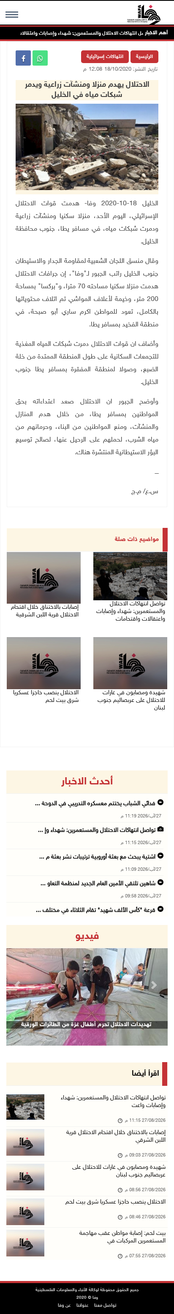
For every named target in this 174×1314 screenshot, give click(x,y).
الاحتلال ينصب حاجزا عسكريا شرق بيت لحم (46, 696)
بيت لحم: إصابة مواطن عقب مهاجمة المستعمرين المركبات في (122, 1237)
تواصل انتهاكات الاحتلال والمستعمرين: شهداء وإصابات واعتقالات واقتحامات (86, 33)
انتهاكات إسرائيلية (105, 57)
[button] (18, 985)
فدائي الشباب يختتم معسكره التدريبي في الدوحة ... (95, 803)
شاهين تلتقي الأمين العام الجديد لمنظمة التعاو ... (98, 883)
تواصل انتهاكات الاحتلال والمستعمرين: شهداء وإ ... (96, 830)
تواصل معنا (105, 1305)
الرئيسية (144, 57)
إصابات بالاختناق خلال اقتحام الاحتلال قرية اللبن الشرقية (45, 611)
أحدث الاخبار (87, 782)
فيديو (87, 936)
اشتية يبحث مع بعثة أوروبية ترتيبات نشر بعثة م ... (97, 857)
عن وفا (64, 1305)
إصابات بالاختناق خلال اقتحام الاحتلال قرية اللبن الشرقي (116, 1136)
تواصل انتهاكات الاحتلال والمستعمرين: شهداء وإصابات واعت (113, 1101)
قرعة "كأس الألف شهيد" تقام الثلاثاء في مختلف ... (95, 910)
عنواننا (82, 1305)
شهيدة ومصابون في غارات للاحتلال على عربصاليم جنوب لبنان (131, 700)
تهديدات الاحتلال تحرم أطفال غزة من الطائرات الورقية (86, 1024)
